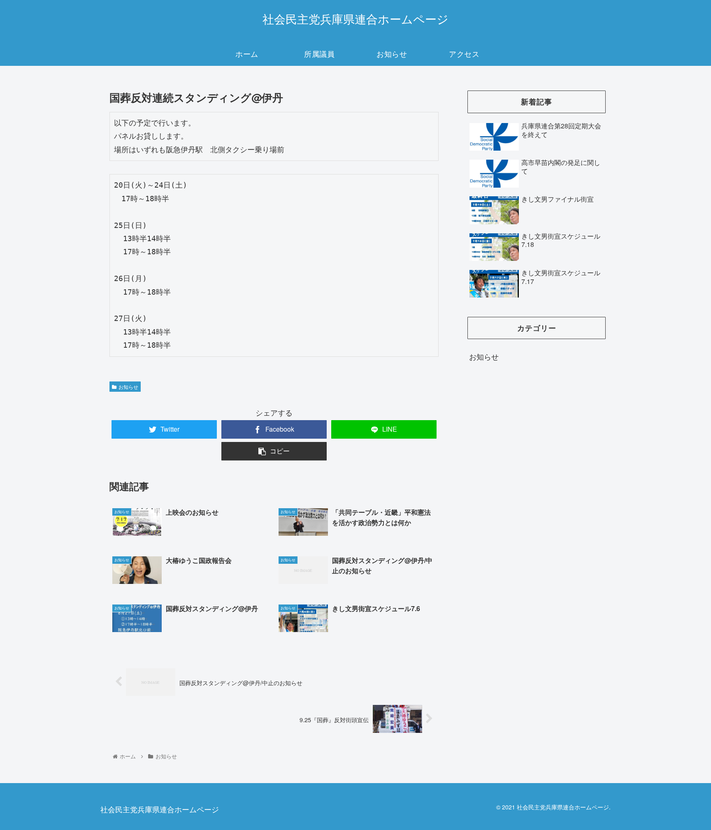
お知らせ (128, 386)
